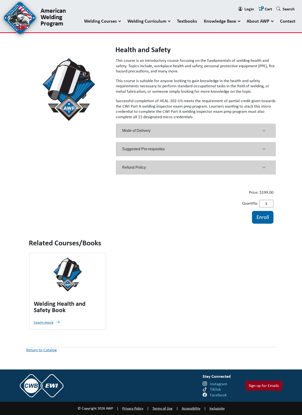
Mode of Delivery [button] (136, 131)
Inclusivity (217, 408)
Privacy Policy (132, 408)
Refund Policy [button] (134, 167)
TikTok (215, 389)
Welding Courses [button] (101, 21)
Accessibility (191, 408)
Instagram (218, 384)
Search (289, 9)
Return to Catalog (41, 350)
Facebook (218, 395)
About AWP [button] (259, 21)
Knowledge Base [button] (220, 21)
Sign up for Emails (264, 385)
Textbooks (187, 21)
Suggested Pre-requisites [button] (143, 149)
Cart (267, 9)
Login (249, 9)
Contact (287, 21)
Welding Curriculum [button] (147, 21)
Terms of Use (162, 408)
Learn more (44, 322)
